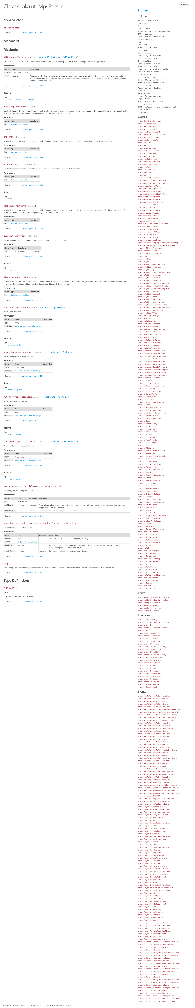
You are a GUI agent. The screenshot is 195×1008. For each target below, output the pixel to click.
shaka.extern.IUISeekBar (148, 652)
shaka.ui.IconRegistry (147, 424)
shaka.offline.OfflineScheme (150, 248)
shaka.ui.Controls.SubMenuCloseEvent (154, 958)
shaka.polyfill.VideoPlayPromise (152, 310)
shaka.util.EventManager (148, 551)
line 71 (39, 421)
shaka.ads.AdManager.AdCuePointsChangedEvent (157, 715)
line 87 (39, 465)
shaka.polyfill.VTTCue (147, 313)
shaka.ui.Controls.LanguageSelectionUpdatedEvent (159, 953)
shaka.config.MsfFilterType (149, 603)
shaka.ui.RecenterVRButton (149, 464)
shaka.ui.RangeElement (147, 461)
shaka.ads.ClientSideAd (148, 129)
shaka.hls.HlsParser (146, 170)
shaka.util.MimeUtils (147, 564)
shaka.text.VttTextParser (149, 345)
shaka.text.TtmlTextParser (149, 340)
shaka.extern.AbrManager (148, 620)
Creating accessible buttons (150, 64)
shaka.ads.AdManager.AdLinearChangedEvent (156, 728)
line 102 (40, 572)
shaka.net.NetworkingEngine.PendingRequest (156, 245)
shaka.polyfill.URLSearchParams (151, 302)
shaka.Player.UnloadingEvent (150, 936)
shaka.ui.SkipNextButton (148, 488)
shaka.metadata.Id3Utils (148, 205)
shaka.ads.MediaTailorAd (148, 137)
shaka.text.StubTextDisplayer (150, 334)
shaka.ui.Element (145, 405)
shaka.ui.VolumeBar (146, 524)
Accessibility (144, 110)
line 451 (40, 601)
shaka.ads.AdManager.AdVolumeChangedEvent (156, 771)
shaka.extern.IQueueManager (149, 641)
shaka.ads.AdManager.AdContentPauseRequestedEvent (159, 709)
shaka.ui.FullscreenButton (149, 410)
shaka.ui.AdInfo (145, 380)
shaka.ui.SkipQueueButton (149, 494)
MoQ (139, 42)
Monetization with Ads (147, 66)
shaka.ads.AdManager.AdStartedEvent (153, 763)
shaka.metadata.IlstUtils (149, 210)
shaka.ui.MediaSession (147, 432)
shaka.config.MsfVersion (148, 605)
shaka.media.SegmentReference (150, 202)
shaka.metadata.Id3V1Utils (149, 207)
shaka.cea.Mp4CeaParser (148, 156)
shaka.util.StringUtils (148, 580)
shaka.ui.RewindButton (147, 472)
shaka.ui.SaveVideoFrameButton (151, 475)
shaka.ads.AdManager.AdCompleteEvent (154, 707)
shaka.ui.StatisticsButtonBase (151, 502)
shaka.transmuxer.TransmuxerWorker (153, 375)
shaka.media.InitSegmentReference (152, 183)
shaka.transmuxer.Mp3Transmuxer (151, 364)
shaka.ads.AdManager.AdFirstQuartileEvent (156, 720)
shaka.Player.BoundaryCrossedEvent (153, 815)
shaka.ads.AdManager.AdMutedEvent (152, 739)
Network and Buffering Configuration (154, 31)
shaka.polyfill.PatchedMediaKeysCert (154, 286)
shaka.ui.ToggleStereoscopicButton (153, 515)
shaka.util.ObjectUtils (148, 570)
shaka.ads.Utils (145, 145)
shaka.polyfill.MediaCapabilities (152, 275)
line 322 (40, 130)
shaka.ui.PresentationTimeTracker (152, 456)
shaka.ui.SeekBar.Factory (149, 480)
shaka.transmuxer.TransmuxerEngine (153, 370)
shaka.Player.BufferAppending (150, 817)
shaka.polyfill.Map (146, 270)
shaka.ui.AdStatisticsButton (150, 383)
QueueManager (143, 112)
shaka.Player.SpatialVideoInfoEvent (153, 901)
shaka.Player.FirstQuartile (149, 850)
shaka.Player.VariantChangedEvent (152, 939)
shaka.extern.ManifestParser (150, 660)
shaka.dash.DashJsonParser (149, 162)
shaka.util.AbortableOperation (151, 529)
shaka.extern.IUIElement (148, 644)
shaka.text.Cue (144, 318)
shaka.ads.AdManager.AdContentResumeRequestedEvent (160, 712)
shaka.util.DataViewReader (28, 542)
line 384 (40, 86)
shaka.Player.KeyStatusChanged (151, 855)
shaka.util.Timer (145, 583)
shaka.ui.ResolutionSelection (150, 470)
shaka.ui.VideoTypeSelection (150, 521)
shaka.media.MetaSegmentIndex (150, 189)
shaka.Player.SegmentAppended (150, 896)
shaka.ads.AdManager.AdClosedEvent (153, 704)
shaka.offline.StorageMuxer (149, 253)
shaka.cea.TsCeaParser (147, 159)
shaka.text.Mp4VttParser (148, 326)
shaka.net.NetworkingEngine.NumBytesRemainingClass (160, 243)
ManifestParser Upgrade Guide (150, 101)
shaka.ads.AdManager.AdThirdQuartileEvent (156, 769)
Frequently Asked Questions (149, 96)
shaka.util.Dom (144, 545)
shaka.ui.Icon (144, 421)
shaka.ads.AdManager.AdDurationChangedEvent (157, 717)
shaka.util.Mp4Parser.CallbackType (57, 57)
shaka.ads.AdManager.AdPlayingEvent (153, 744)
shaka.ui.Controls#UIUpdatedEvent (152, 990)
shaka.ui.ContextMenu (147, 397)
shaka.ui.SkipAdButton (147, 486)
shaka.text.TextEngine (147, 337)
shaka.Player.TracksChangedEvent (152, 934)
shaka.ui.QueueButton (147, 459)
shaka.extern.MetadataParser (150, 663)
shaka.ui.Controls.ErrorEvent (150, 950)
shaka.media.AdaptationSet (149, 178)
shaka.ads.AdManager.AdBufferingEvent (154, 696)
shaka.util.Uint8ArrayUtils (149, 588)
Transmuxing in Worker (147, 47)
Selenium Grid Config (147, 93)
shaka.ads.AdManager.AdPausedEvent (153, 742)
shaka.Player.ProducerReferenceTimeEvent (155, 888)
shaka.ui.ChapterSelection (149, 391)
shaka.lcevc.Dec (145, 172)
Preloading (142, 45)
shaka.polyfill (144, 259)
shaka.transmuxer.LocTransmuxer (151, 361)
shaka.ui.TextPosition (147, 505)
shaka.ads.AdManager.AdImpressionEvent (154, 723)
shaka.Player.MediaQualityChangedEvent (154, 871)
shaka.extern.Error (146, 625)
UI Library (142, 50)
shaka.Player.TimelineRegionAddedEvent (154, 925)
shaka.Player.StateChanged (149, 909)
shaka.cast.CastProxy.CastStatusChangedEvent (157, 799)
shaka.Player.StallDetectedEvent (152, 904)
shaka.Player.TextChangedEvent (151, 917)
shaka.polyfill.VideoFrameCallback (153, 305)
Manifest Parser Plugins (148, 72)
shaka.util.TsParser (146, 586)
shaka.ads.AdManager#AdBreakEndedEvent (154, 777)
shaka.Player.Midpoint (147, 882)
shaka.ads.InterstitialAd (149, 132)
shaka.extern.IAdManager (148, 633)
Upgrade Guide (144, 99)
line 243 (40, 157)
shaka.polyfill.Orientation (149, 280)
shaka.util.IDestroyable (148, 684)
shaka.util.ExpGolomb (147, 553)
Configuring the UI (146, 53)
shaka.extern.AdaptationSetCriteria (153, 622)
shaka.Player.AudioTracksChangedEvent (154, 812)
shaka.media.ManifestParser (149, 186)
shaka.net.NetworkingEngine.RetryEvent (154, 801)
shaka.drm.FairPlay (146, 167)
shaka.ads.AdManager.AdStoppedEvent (153, 766)
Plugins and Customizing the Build (153, 69)
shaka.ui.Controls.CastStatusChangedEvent (156, 944)
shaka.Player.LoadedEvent (149, 861)
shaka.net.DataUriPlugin (148, 229)
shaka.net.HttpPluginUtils (149, 235)
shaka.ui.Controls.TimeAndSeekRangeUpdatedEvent (159, 963)
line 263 (40, 229)
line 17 (39, 33)
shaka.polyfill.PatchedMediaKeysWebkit (154, 289)
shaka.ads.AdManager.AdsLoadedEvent (153, 761)
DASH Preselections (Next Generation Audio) (157, 107)
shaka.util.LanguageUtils (149, 561)
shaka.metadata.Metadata (148, 213)
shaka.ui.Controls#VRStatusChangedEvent (155, 993)
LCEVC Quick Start (145, 104)
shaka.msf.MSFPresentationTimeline (153, 224)
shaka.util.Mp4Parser (52, 307)
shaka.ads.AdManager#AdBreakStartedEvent (155, 782)
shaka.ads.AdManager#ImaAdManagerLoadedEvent (157, 790)
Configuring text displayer (149, 56)
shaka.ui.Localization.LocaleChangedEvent (156, 996)
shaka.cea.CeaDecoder (147, 153)
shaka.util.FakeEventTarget (149, 559)
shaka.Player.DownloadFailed (150, 834)
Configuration (144, 28)
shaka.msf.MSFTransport (148, 226)
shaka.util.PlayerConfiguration (151, 575)
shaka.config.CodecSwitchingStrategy (154, 597)
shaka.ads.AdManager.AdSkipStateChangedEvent (157, 758)
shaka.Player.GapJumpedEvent (150, 853)
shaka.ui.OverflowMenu (147, 443)
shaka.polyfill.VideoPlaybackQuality (154, 307)
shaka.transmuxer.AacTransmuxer (151, 351)
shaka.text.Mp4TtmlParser (149, 324)
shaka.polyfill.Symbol (147, 297)
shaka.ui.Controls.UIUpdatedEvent (152, 966)
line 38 (39, 331)
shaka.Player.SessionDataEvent (151, 898)
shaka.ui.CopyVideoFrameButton (151, 402)
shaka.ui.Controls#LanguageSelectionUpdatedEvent (159, 980)
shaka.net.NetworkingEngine (149, 240)
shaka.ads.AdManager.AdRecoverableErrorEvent (157, 750)
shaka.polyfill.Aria (146, 262)
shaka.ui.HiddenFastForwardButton (152, 413)
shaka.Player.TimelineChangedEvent (153, 923)
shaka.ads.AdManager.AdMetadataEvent (154, 734)
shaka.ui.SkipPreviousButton (150, 491)
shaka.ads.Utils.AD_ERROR (149, 796)
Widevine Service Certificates (151, 83)
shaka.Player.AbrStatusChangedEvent (153, 804)
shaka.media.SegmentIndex (149, 197)
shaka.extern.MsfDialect (148, 668)
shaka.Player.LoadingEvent (149, 863)
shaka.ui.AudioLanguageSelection (152, 386)
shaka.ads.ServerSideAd (148, 140)
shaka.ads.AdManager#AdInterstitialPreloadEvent (159, 788)
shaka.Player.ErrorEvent (148, 844)
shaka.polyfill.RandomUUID (149, 294)
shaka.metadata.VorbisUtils (149, 216)
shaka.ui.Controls (145, 399)
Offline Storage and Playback (150, 80)
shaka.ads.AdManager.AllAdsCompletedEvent (156, 774)
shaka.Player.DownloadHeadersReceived (154, 836)
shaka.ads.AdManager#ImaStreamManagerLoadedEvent (159, 793)
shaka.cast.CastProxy (147, 148)
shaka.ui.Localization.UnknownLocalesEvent (156, 1001)
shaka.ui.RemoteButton (147, 467)
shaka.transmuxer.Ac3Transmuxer (151, 353)
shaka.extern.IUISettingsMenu (150, 657)
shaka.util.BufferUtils (148, 532)
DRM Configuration (145, 34)
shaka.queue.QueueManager (149, 316)
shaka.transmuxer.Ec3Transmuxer (151, 359)
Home (143, 10)
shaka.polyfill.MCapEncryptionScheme (154, 272)
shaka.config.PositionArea (149, 608)
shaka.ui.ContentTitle (147, 394)
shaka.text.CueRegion (147, 321)
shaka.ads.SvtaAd (145, 143)
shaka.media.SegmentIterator (150, 199)
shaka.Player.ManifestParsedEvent (152, 866)
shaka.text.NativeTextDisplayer (151, 329)
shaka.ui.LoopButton (146, 429)
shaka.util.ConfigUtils (148, 537)
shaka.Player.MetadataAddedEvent (152, 877)
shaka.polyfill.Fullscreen (149, 267)
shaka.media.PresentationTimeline (152, 194)
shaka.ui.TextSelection (148, 507)
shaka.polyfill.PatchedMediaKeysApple (154, 283)
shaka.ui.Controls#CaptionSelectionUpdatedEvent (159, 969)
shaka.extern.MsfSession (148, 671)
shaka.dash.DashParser (147, 164)
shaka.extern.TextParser (148, 679)
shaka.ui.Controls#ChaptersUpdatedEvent (155, 974)
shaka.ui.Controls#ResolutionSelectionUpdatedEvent (160, 982)
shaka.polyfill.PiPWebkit (149, 291)
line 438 (40, 185)
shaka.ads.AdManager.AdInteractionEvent (155, 726)
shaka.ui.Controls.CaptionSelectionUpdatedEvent (159, 942)
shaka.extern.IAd (145, 630)
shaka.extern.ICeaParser (148, 638)
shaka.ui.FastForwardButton (149, 407)
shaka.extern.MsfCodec (147, 665)
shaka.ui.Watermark (146, 526)
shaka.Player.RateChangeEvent (150, 893)
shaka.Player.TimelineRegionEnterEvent (154, 928)
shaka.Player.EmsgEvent (148, 842)
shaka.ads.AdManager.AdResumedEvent (153, 753)
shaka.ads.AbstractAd (147, 124)
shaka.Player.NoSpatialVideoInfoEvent (154, 885)
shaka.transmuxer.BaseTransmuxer (152, 356)
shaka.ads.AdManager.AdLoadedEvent (153, 731)
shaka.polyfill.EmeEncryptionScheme (153, 264)
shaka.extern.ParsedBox (19, 124)
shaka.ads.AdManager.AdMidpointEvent (154, 736)
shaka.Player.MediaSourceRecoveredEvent (155, 874)
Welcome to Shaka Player (148, 20)
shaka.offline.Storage (147, 251)
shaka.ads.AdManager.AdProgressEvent (154, 747)
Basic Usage (143, 23)
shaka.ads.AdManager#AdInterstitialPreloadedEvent (159, 785)
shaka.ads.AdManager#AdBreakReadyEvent (154, 780)
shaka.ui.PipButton (146, 448)
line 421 (40, 256)
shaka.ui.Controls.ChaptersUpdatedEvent (155, 947)
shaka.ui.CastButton (146, 389)
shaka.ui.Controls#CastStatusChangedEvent (156, 971)
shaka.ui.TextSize (145, 510)
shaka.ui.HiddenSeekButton (149, 418)
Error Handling (144, 61)
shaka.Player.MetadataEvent (149, 880)
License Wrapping (145, 39)
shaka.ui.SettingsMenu (147, 483)
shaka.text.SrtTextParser (149, 332)
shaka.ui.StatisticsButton (149, 499)
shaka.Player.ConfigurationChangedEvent (155, 828)
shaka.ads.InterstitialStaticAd (151, 135)
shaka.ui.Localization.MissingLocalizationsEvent (159, 998)
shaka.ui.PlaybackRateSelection (151, 451)
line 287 (40, 300)
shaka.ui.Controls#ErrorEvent (150, 977)
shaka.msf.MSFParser (146, 221)
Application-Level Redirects (150, 88)
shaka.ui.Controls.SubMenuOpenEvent (153, 961)
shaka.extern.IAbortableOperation (152, 628)
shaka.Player (143, 256)
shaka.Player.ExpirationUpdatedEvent (154, 847)
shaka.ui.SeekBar (145, 478)
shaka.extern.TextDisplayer (149, 676)
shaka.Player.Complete (147, 826)
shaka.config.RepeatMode (148, 611)
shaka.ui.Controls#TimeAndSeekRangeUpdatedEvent (159, 988)
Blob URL (141, 91)
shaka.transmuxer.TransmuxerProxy (152, 372)
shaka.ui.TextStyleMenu (148, 513)
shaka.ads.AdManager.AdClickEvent (152, 701)
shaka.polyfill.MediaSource (149, 278)
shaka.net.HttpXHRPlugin (148, 237)
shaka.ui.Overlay (145, 445)
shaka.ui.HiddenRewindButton (150, 416)
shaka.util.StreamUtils (148, 578)
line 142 (40, 556)
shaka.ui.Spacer (145, 497)
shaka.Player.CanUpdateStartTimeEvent (154, 823)
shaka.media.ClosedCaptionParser (152, 180)
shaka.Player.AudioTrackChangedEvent (154, 809)
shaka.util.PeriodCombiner (149, 572)
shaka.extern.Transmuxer (148, 682)
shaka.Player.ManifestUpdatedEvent (153, 869)
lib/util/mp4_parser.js (28, 33)
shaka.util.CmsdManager (148, 534)
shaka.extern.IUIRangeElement (150, 649)
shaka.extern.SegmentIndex (149, 674)
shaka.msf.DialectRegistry (149, 218)
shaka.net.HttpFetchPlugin (149, 232)
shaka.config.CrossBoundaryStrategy (153, 600)
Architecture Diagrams (147, 74)
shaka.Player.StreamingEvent (150, 915)
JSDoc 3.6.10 (24, 1005)
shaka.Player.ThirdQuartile (149, 920)
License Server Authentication (151, 37)
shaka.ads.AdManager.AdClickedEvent (153, 699)
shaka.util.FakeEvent (147, 556)
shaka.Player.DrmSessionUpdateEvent (153, 839)
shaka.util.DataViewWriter (149, 543)
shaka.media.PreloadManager (149, 191)
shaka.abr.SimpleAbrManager (149, 121)
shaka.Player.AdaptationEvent (150, 807)
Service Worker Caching (148, 77)
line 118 (40, 516)
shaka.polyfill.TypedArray (149, 299)
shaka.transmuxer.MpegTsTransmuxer (153, 367)
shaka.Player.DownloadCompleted (151, 831)
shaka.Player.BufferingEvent (150, 820)
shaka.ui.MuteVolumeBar (148, 440)
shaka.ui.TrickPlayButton (149, 518)
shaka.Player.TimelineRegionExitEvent (154, 931)
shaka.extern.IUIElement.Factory (152, 647)
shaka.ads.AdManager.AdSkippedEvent (153, 755)
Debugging (142, 26)
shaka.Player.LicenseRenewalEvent (152, 858)
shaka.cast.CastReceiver (148, 151)
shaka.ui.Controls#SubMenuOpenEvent (153, 985)
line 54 (39, 376)
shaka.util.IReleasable (148, 687)
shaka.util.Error (145, 548)
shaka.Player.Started (147, 907)
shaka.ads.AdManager (146, 126)
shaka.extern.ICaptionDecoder (150, 636)
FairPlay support (145, 85)
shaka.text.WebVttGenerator (149, 348)
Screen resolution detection (150, 58)
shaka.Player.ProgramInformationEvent (154, 890)
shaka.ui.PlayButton (146, 453)
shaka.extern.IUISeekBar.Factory (152, 655)
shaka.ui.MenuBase (145, 434)
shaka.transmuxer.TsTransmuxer (151, 378)
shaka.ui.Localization (147, 426)
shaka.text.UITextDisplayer (149, 343)
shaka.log (142, 175)
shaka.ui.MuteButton (146, 437)
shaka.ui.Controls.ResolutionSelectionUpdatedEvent (160, 955)
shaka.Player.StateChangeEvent (151, 912)
